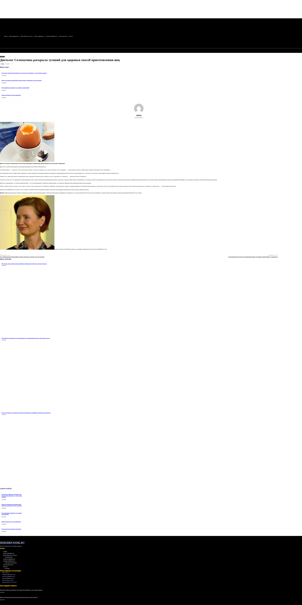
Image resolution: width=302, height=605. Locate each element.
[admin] (139, 108)
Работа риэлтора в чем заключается (11, 95)
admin (2, 63)
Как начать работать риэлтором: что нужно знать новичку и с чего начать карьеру (24, 73)
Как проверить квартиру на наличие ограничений (15, 88)
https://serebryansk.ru (139, 117)
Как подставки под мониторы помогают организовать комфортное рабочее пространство (26, 413)
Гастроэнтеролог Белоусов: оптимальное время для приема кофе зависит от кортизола (253, 257)
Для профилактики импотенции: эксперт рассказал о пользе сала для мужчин (22, 257)
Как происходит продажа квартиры (11, 529)
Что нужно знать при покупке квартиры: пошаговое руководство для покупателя (24, 264)
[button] (68, 43)
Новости (2, 56)
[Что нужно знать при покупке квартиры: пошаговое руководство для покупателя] (243, 299)
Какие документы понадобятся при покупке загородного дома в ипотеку (22, 80)
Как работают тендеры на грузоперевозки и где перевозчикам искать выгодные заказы (26, 338)
